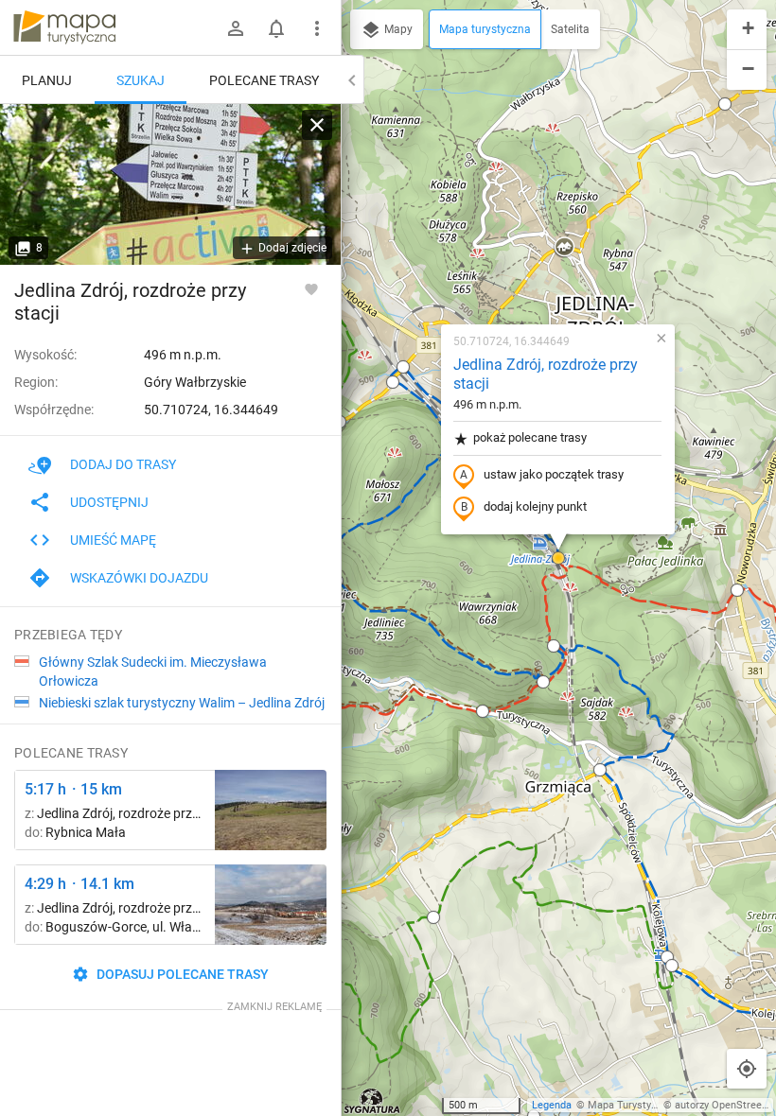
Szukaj (140, 80)
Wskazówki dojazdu (139, 577)
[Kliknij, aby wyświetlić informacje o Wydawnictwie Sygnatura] (372, 1101)
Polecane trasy (264, 80)
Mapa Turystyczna (630, 1105)
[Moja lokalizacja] (747, 1069)
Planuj (47, 80)
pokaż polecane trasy (530, 437)
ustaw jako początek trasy (554, 474)
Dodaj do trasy (123, 464)
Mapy (397, 29)
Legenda (552, 1105)
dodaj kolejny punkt (535, 506)
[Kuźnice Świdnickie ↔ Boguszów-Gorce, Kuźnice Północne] (270, 904)
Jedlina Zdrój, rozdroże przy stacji (545, 374)
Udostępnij (109, 502)
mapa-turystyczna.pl (64, 27)
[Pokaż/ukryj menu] (317, 28)
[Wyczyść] (317, 125)
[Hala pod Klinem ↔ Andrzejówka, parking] (270, 810)
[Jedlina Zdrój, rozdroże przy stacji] (170, 184)
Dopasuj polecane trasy (181, 974)
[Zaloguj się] (235, 28)
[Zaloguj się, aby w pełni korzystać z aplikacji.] (311, 288)
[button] (725, 104)
